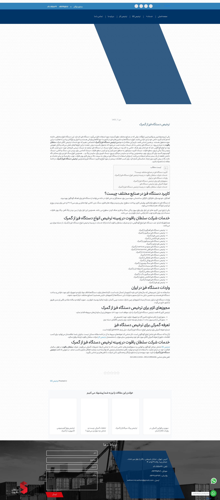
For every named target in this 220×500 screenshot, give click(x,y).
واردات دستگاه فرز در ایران (157, 178)
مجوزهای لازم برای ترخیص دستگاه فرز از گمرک (150, 181)
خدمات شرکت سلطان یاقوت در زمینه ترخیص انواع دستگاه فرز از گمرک (141, 175)
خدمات (150, 16)
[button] (164, 168)
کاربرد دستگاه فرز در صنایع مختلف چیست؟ (151, 172)
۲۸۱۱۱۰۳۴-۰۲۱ (157, 466)
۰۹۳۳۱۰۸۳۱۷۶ (155, 475)
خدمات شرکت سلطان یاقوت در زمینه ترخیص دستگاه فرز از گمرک (142, 187)
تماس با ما (98, 16)
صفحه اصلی (162, 16)
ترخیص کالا (136, 16)
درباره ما (111, 16)
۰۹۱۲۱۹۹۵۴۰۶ (156, 471)
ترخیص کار (123, 16)
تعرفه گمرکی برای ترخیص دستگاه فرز (153, 184)
